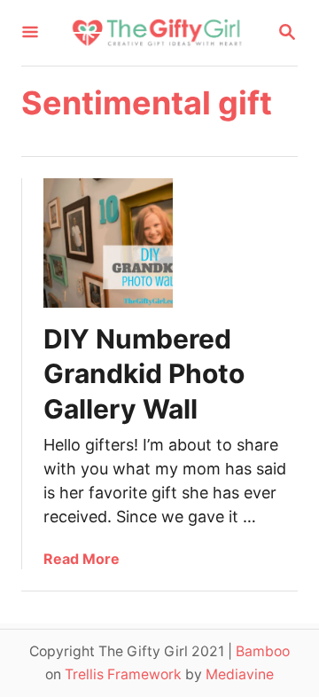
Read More (81, 559)
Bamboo (263, 651)
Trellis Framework (123, 674)
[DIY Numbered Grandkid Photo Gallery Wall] (108, 243)
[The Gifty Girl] (157, 33)
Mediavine (240, 674)
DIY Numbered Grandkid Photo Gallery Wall (144, 374)
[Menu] (30, 33)
